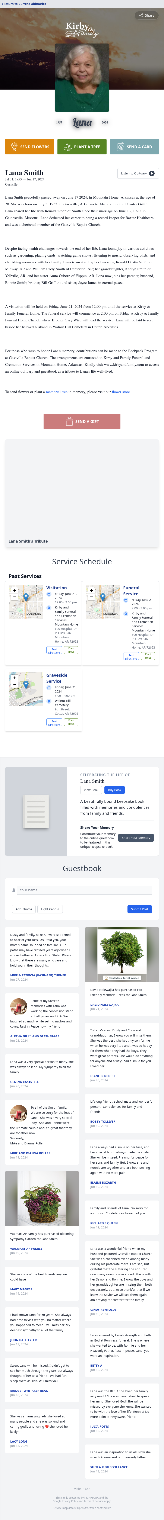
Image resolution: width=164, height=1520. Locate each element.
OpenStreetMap (86, 1508)
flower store (121, 391)
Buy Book (114, 790)
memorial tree (56, 391)
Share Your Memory (136, 838)
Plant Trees (71, 649)
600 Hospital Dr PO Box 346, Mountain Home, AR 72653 (66, 635)
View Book (91, 790)
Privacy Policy (70, 1501)
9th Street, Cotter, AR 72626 (66, 711)
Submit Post (139, 909)
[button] (26, 597)
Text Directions (54, 650)
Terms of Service (94, 1501)
